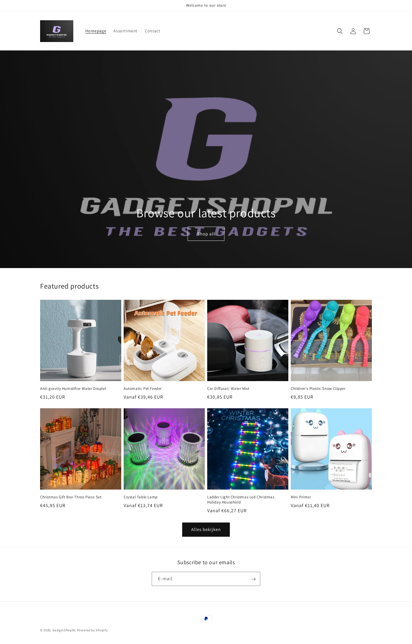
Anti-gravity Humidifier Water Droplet (73, 388)
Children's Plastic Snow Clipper (318, 388)
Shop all (206, 234)
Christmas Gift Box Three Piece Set (70, 497)
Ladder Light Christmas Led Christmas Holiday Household (240, 500)
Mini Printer (301, 497)
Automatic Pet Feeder (143, 388)
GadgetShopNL (64, 630)
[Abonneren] (253, 579)
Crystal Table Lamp (141, 497)
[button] (340, 31)
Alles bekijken (206, 529)
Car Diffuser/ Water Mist (228, 388)
